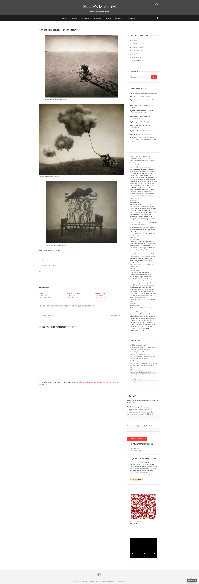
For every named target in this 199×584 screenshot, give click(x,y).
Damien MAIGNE (121, 581)
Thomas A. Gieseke (138, 43)
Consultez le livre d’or (137, 382)
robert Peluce (44, 293)
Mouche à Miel (134, 522)
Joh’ (145, 113)
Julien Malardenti (147, 131)
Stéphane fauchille (138, 47)
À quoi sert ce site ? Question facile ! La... (142, 372)
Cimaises (74, 18)
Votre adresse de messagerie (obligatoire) (140, 414)
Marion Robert (100, 293)
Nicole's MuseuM (99, 6)
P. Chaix (134, 40)
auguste (134, 96)
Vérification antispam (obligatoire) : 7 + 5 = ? (141, 426)
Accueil (63, 18)
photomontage (72, 306)
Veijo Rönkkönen (145, 134)
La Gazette (131, 18)
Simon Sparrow (137, 50)
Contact (109, 18)
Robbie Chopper (46, 315)
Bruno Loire (136, 142)
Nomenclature (86, 18)
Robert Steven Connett (75, 293)
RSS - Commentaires (136, 450)
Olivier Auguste (145, 96)
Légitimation (98, 18)
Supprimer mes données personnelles (141, 412)
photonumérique (87, 306)
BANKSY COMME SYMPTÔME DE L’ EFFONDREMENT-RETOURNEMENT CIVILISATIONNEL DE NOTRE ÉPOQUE (142, 159)
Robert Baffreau (116, 315)
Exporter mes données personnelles (140, 410)
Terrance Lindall (137, 93)
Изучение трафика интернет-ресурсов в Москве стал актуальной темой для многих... (143, 365)
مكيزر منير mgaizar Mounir (140, 100)
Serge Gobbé (136, 54)
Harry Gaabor (148, 122)
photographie (56, 306)
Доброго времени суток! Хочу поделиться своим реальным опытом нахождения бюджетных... (142, 356)
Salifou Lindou (136, 57)
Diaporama (118, 18)
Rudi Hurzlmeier (137, 60)
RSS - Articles (134, 448)
